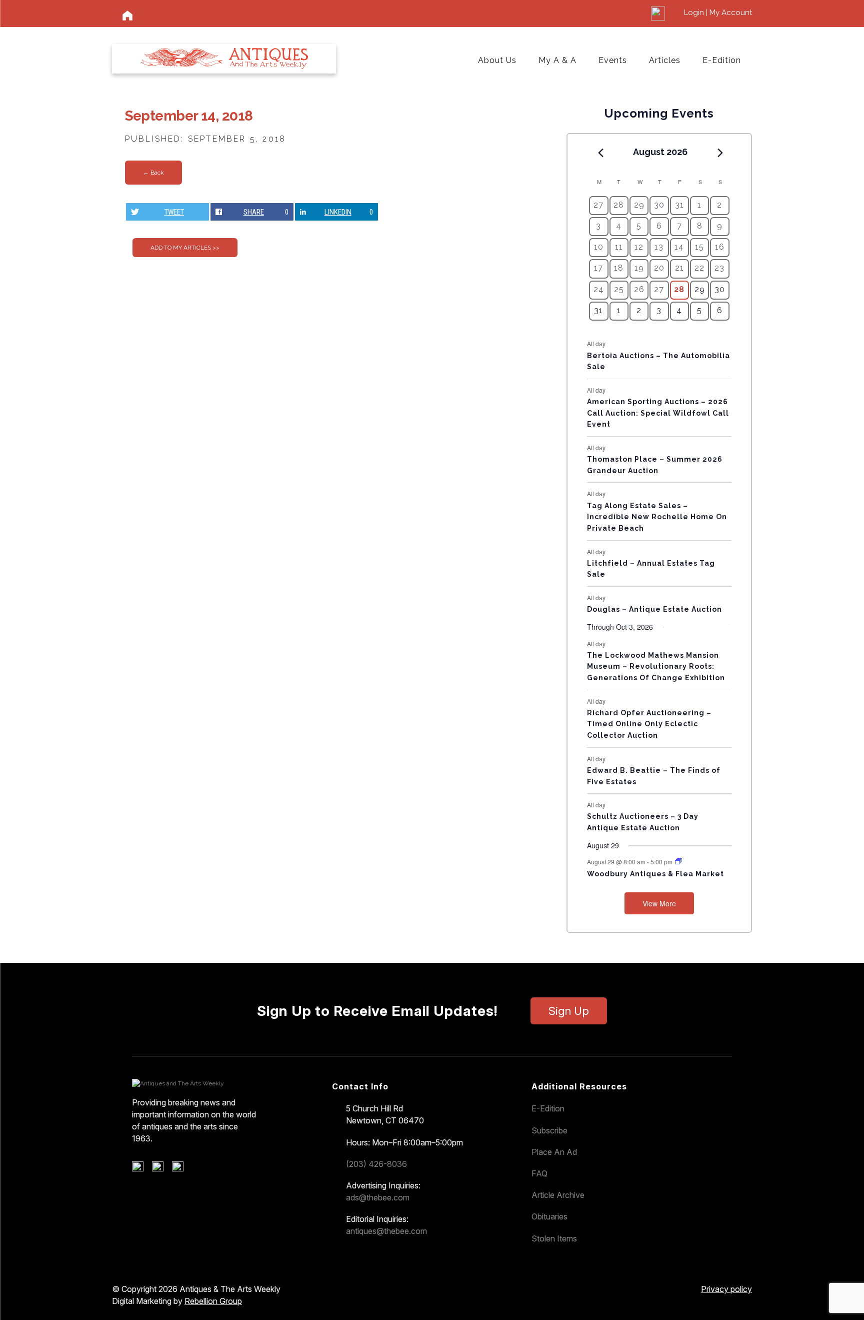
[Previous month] (600, 153)
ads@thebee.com (378, 1197)
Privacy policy (726, 1289)
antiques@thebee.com (386, 1231)
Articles (664, 60)
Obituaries (550, 1216)
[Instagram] (181, 1168)
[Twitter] (161, 1168)
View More (659, 903)
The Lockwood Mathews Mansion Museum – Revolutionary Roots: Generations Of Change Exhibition (656, 666)
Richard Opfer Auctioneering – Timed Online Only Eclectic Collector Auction (649, 724)
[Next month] (720, 153)
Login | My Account (718, 12)
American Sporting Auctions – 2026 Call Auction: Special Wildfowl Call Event (658, 413)
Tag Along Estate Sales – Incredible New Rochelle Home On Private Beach (657, 517)
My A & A (557, 60)
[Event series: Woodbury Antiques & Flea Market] (678, 861)
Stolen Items (554, 1238)
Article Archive (558, 1195)
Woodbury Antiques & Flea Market (655, 874)
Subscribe (550, 1130)
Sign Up (568, 1010)
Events (612, 60)
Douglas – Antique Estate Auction (654, 609)
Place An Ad (554, 1152)
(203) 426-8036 (376, 1164)
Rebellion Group (213, 1301)
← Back (153, 172)
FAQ (540, 1173)
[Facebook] (141, 1168)
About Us (497, 60)
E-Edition (721, 60)
